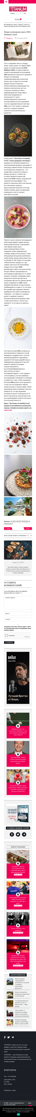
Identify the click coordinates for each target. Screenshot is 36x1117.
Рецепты (26, 24)
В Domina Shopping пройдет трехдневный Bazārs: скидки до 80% (21, 1021)
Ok (18, 1114)
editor (14, 521)
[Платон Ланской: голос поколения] (18, 918)
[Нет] (34, 1111)
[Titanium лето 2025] (18, 813)
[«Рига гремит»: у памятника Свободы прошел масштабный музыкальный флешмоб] (10, 1013)
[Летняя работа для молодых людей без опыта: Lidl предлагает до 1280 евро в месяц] (18, 887)
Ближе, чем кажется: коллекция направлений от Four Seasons (22, 994)
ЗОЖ (19, 521)
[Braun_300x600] (18, 678)
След (27, 528)
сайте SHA (8, 410)
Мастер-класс (8, 523)
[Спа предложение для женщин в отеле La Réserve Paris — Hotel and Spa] (10, 1003)
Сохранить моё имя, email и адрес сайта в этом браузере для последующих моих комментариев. (17, 628)
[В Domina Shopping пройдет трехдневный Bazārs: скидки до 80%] (10, 1022)
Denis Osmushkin (11, 1105)
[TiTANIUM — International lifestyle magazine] (18, 9)
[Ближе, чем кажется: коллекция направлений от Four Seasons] (10, 995)
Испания (25, 521)
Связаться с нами (10, 1090)
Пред (8, 528)
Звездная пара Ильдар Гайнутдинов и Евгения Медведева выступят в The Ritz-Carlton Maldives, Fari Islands (18, 959)
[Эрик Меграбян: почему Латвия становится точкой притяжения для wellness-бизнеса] (18, 747)
